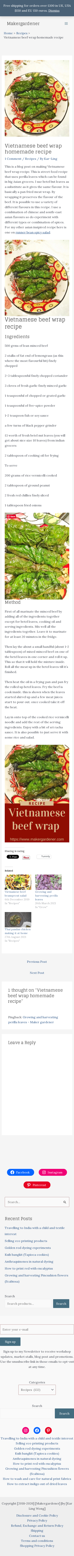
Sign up (10, 1342)
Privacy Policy (37, 1520)
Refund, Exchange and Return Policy (37, 1525)
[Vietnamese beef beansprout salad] (18, 882)
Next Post (37, 973)
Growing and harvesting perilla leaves (46, 895)
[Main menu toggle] (66, 24)
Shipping (37, 1530)
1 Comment (13, 159)
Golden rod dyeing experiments (28, 1248)
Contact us (37, 1536)
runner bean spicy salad (33, 232)
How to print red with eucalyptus (29, 1268)
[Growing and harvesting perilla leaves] (48, 882)
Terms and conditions (37, 1541)
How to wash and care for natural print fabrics (37, 1479)
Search (10, 1296)
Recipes (30, 159)
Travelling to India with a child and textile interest (37, 1438)
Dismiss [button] (54, 10)
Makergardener (23, 23)
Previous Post (37, 962)
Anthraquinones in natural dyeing (29, 1261)
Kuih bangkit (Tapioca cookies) (27, 1255)
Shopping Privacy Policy (37, 1546)
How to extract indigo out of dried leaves (37, 1484)
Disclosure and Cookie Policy (37, 1515)
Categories (37, 1382)
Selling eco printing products (26, 1241)
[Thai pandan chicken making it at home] (18, 919)
